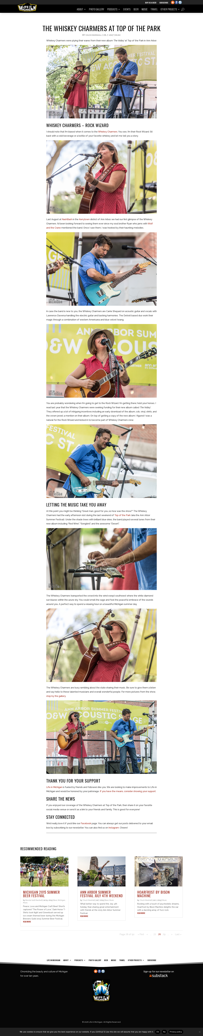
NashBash (67, 219)
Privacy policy (176, 1032)
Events (126, 9)
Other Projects (169, 9)
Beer (136, 9)
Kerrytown (84, 219)
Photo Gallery (96, 9)
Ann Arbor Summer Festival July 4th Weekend (101, 893)
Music (144, 9)
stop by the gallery (56, 696)
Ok (157, 1032)
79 (164, 934)
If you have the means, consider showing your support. (128, 791)
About (80, 9)
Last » (178, 934)
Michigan (57, 787)
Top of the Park (122, 515)
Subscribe (163, 3)
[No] (199, 1031)
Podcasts (112, 9)
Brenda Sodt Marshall (33, 900)
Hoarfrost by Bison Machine (153, 893)
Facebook (86, 823)
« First (141, 934)
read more (27, 922)
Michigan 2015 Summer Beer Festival (41, 893)
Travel (154, 9)
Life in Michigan (53, 960)
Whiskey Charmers (107, 131)
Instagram (114, 827)
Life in (49, 787)
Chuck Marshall (93, 35)
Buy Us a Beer (150, 3)
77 (155, 934)
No (164, 1032)
